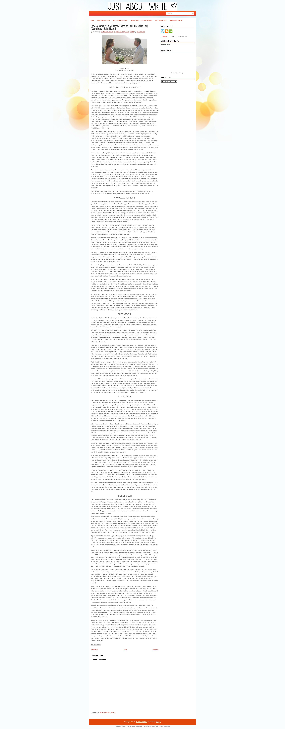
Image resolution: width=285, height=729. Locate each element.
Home (92, 20)
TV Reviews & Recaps (103, 20)
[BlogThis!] (94, 645)
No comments (141, 32)
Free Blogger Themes (149, 726)
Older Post (156, 649)
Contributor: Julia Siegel (108, 32)
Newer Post (94, 649)
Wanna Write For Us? (176, 20)
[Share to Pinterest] (100, 645)
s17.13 (132, 32)
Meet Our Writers (160, 20)
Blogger (181, 73)
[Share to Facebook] (98, 645)
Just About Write (141, 722)
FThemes (123, 726)
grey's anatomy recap (122, 32)
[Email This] (92, 645)
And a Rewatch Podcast (120, 20)
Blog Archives (182, 36)
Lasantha (139, 726)
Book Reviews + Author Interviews (141, 20)
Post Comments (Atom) (107, 713)
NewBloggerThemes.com (163, 726)
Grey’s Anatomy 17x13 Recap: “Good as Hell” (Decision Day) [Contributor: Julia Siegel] (119, 27)
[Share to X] (96, 645)
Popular (165, 36)
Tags (172, 36)
